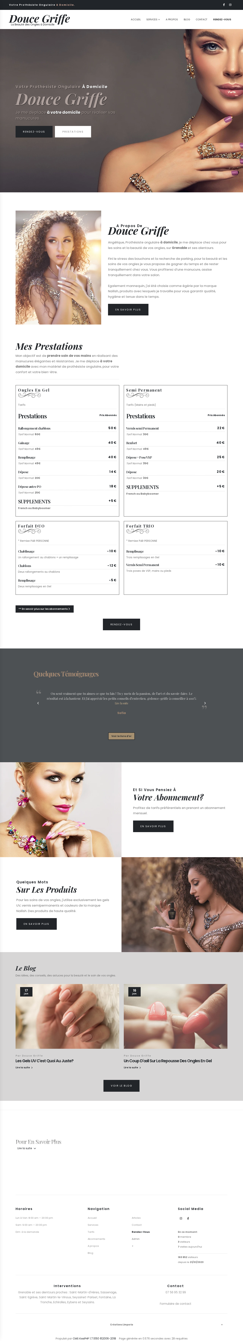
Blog (187, 19)
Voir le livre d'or (121, 736)
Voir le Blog (121, 1085)
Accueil (135, 19)
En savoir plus (128, 309)
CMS (76, 1338)
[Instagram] (230, 4)
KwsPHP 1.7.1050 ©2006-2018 (97, 1338)
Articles (136, 1217)
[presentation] (10, 110)
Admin (136, 1239)
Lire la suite (25, 1148)
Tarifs (91, 1232)
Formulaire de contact (175, 1304)
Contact (201, 19)
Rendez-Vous (34, 137)
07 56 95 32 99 (176, 1292)
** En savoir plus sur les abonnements (43, 608)
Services (151, 19)
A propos (93, 1246)
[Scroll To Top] (236, 1336)
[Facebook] (224, 4)
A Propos (172, 19)
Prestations (73, 137)
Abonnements (96, 1239)
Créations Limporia (121, 1324)
